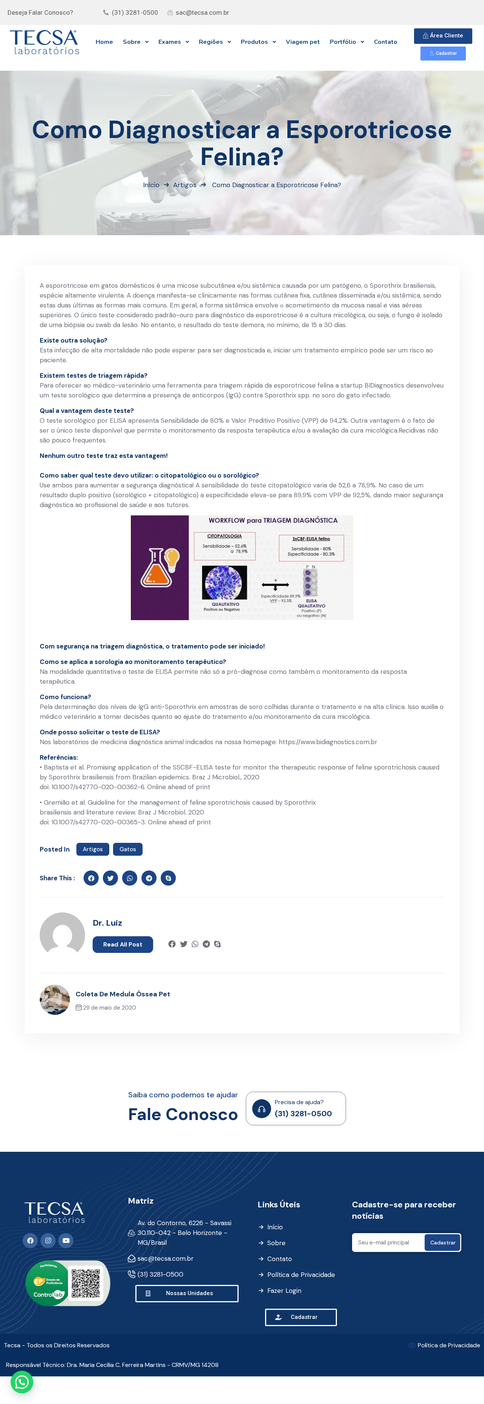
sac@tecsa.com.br (166, 1258)
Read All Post (123, 944)
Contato (279, 1259)
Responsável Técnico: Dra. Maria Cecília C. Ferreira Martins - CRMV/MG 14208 (112, 1365)
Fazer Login (284, 1290)
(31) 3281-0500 (303, 1114)
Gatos (127, 849)
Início (151, 184)
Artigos (185, 184)
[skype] (168, 878)
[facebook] (91, 878)
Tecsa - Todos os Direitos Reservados (57, 1345)
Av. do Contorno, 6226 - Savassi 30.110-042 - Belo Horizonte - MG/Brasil (184, 1233)
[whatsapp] (195, 944)
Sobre (276, 1243)
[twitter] (110, 878)
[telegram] (206, 944)
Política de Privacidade (301, 1275)
